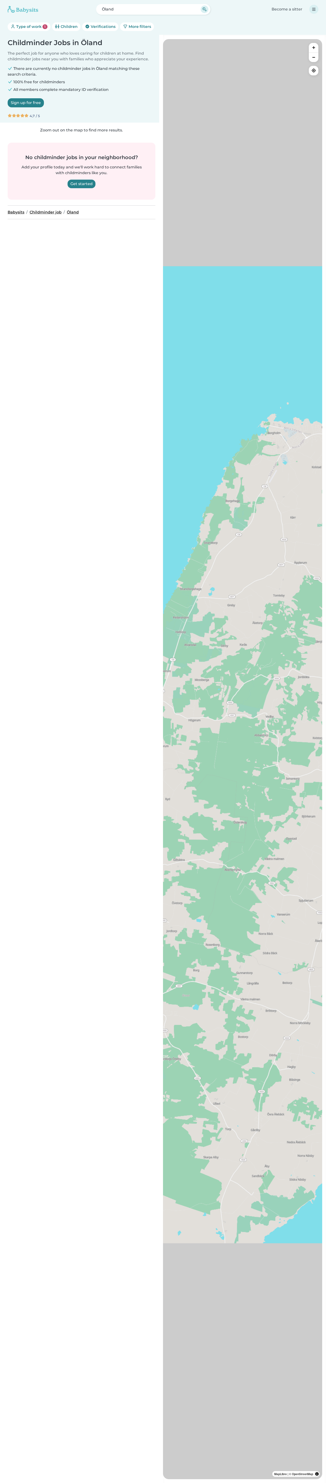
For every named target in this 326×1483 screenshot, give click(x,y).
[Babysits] (23, 9)
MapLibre (280, 1474)
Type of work (30, 26)
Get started (81, 184)
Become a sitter (287, 9)
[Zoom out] (313, 57)
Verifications (103, 26)
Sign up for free (26, 102)
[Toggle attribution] (317, 1474)
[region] (242, 759)
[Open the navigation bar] (313, 9)
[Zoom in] (313, 47)
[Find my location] (313, 70)
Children (69, 26)
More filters (139, 26)
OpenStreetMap (302, 1474)
